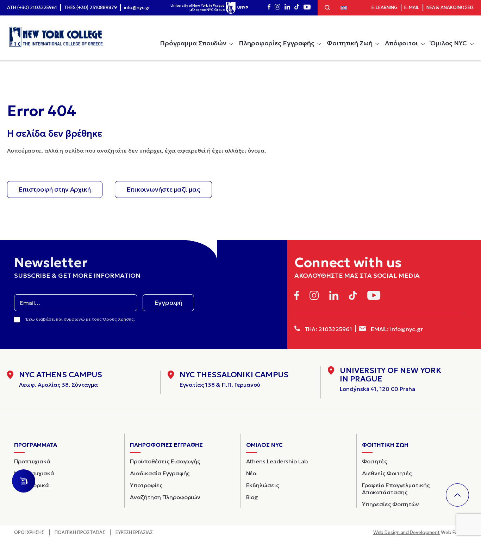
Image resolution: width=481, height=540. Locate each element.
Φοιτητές (374, 461)
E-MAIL (411, 8)
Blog (252, 497)
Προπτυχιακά (32, 461)
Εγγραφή (168, 302)
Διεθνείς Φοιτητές (387, 473)
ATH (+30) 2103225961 (32, 8)
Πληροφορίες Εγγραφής (276, 43)
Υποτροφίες (146, 485)
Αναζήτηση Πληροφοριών (165, 497)
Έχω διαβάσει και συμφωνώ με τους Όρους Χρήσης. (80, 319)
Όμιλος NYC (448, 43)
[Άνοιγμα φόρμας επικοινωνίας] (23, 481)
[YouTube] (307, 8)
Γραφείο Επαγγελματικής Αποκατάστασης (396, 489)
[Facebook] (269, 8)
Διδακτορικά (31, 485)
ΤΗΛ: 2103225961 (327, 329)
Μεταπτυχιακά (34, 473)
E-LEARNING (384, 8)
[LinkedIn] (287, 8)
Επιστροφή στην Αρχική (55, 189)
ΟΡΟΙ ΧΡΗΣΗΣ (29, 532)
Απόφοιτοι (401, 43)
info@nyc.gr (137, 8)
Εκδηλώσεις (262, 485)
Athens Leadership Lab (277, 461)
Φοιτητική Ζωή (350, 43)
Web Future (420, 532)
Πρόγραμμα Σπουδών (193, 43)
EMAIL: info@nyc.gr (396, 329)
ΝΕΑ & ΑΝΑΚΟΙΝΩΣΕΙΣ (450, 8)
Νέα (251, 473)
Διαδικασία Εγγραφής (159, 473)
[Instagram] (277, 8)
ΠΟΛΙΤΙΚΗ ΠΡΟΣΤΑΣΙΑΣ (80, 532)
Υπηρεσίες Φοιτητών (390, 504)
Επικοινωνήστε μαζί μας (163, 189)
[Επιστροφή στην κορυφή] (457, 495)
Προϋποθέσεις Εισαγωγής (165, 461)
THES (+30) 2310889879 (90, 8)
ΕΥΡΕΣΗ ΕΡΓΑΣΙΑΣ (134, 532)
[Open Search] (327, 8)
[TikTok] (296, 8)
